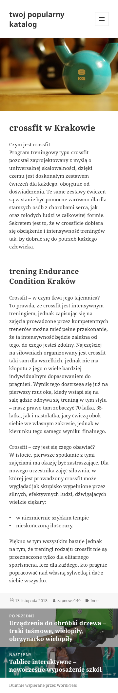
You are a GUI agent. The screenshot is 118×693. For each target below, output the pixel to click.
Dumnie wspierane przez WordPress (43, 685)
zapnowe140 (69, 600)
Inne (94, 600)
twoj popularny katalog (37, 19)
